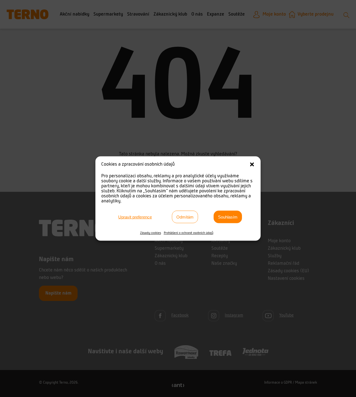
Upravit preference (135, 216)
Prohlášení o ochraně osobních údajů (188, 233)
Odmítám (185, 216)
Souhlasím (228, 216)
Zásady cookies (150, 233)
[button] (252, 164)
